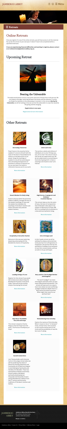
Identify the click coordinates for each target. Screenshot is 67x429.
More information (19, 170)
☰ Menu (59, 4)
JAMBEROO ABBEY (12, 4)
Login (38, 425)
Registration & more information (33, 111)
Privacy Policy (22, 425)
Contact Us (14, 425)
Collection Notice (31, 425)
